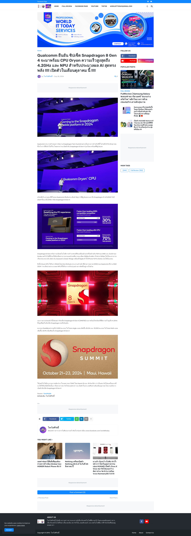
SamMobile (47, 394)
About (141, 533)
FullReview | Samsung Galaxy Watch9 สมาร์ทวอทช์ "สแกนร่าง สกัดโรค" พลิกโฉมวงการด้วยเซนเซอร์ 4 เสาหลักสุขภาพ (136, 98)
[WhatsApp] (77, 419)
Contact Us (150, 533)
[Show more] (91, 419)
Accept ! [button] (9, 530)
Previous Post (43, 498)
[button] (147, 6)
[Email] (86, 419)
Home (39, 51)
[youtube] (151, 1)
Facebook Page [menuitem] (81, 6)
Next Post (113, 498)
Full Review (137, 170)
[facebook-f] (142, 521)
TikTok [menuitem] (104, 6)
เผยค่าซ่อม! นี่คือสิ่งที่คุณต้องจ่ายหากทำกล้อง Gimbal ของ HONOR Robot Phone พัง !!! (49, 463)
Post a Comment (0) (77, 492)
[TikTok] (152, 521)
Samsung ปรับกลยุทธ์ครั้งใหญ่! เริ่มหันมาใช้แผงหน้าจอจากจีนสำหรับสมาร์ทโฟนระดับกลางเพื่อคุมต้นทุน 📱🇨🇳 (143, 111)
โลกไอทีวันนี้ (53, 427)
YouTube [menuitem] (94, 6)
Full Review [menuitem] (67, 6)
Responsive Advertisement (78, 88)
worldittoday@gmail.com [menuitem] (121, 6)
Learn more (21, 525)
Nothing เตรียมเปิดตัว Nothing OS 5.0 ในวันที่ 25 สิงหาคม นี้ (76, 463)
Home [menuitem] (56, 6)
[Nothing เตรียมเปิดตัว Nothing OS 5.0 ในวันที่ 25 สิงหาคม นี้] (77, 451)
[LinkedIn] (81, 419)
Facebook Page (42, 1)
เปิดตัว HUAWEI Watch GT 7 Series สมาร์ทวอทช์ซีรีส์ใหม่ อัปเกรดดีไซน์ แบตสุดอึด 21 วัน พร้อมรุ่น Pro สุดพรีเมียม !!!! (144, 125)
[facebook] (148, 1)
